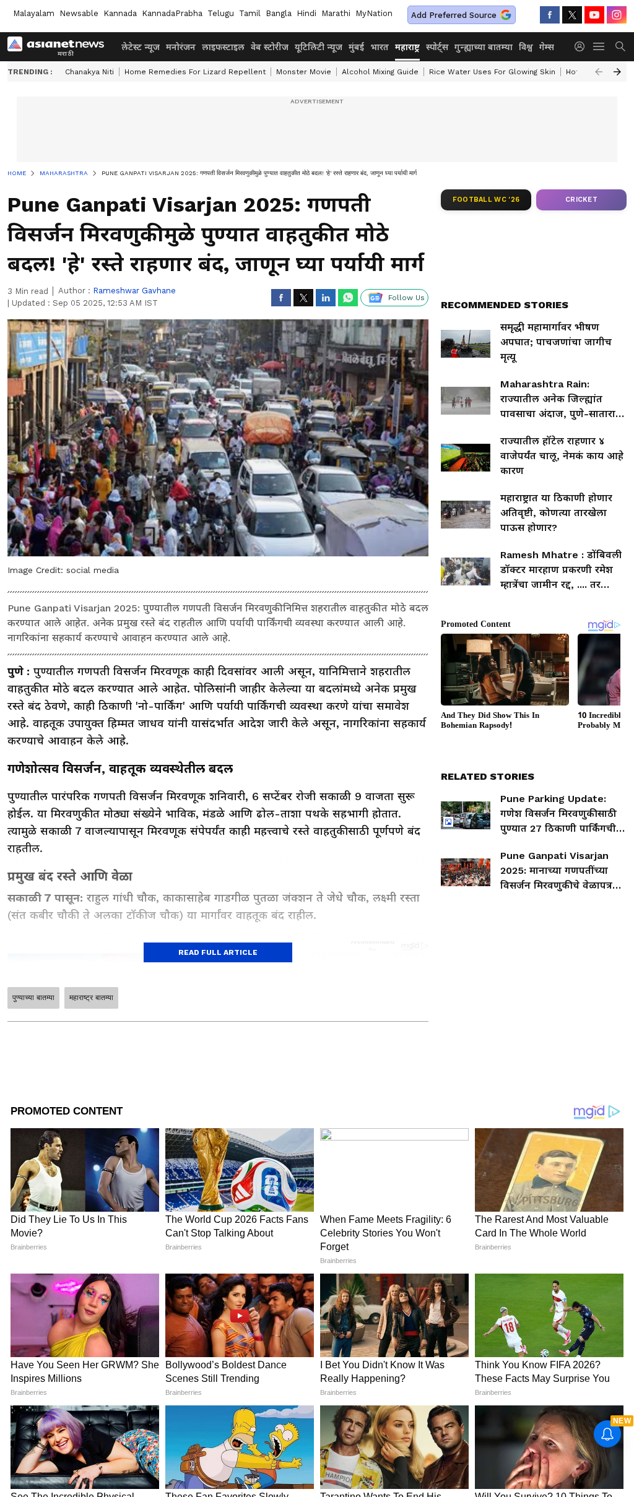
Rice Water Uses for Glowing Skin (492, 71)
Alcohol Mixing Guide (380, 71)
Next (617, 72)
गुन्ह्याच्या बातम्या (483, 47)
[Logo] (60, 46)
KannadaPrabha (172, 13)
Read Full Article (218, 952)
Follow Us (406, 297)
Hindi (306, 13)
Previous (598, 72)
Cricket (581, 200)
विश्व (526, 47)
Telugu (220, 13)
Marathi (335, 13)
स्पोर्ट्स (437, 47)
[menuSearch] (620, 46)
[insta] (617, 15)
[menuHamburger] (599, 46)
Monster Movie (303, 71)
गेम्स (546, 47)
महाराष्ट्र (407, 47)
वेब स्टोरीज (270, 47)
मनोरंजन (181, 47)
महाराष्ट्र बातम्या (91, 997)
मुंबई (356, 47)
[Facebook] (550, 15)
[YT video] (594, 15)
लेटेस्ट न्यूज (140, 47)
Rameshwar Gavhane (134, 290)
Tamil (250, 13)
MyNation (374, 13)
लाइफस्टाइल (223, 47)
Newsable (78, 13)
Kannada (120, 13)
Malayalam (33, 13)
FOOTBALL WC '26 (486, 200)
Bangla (279, 13)
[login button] (583, 46)
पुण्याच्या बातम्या (33, 997)
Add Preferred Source (454, 15)
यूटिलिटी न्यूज (318, 47)
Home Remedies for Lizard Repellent (195, 71)
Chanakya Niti (89, 71)
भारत (379, 47)
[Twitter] (572, 15)
